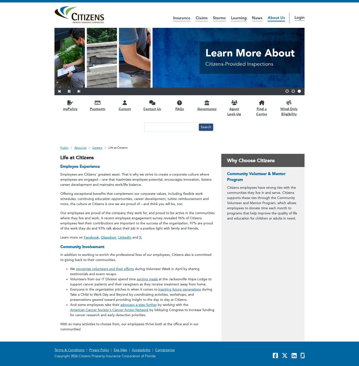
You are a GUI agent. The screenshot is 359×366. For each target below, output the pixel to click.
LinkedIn (124, 237)
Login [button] (300, 17)
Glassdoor (108, 237)
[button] (62, 91)
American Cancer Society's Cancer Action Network (109, 310)
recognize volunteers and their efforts (105, 269)
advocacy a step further (138, 305)
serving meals (147, 279)
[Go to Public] (79, 14)
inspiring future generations (179, 289)
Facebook (91, 237)
